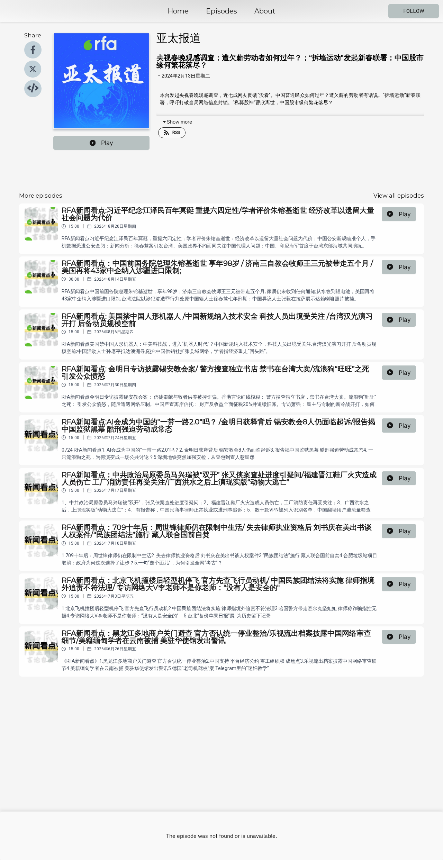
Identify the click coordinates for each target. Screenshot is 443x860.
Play (107, 142)
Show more (179, 122)
